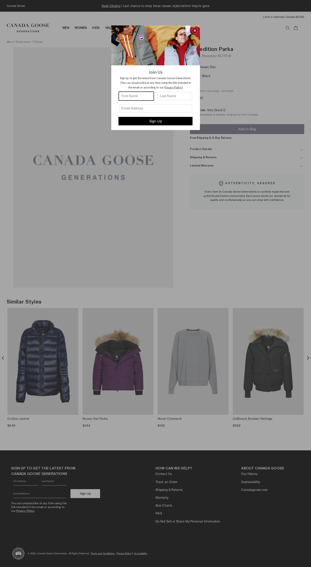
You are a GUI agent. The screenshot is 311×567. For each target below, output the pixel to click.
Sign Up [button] (155, 121)
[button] (194, 30)
